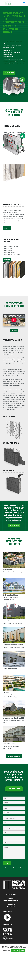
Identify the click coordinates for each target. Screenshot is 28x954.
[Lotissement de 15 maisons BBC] (14, 716)
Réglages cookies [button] (6, 950)
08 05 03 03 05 (15, 789)
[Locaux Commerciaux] (14, 619)
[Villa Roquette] (14, 567)
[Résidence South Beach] (14, 593)
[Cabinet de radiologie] (14, 666)
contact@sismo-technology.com (11, 900)
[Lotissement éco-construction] (14, 642)
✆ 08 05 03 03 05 (11, 906)
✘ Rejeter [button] (22, 950)
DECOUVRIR (7, 228)
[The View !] (14, 690)
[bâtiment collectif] (14, 742)
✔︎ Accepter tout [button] (15, 950)
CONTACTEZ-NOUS (9, 72)
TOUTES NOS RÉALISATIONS (14, 756)
